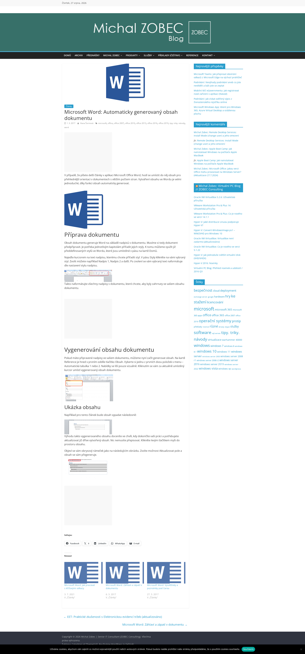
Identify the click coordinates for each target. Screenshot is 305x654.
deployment (228, 290)
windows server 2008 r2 (208, 360)
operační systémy (215, 320)
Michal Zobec (111, 55)
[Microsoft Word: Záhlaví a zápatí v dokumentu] (125, 573)
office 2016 (152, 123)
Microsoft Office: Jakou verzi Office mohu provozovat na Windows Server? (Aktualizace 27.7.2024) (217, 172)
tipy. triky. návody (177, 123)
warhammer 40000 (232, 339)
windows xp (224, 368)
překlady (198, 326)
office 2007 (119, 123)
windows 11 (223, 351)
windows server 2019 (212, 364)
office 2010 (130, 123)
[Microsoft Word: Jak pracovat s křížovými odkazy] (83, 573)
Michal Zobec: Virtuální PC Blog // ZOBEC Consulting (218, 187)
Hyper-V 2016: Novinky (206, 263)
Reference (192, 55)
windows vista (208, 368)
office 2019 (163, 123)
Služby (148, 55)
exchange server (200, 297)
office (110, 123)
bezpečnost (203, 290)
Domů (67, 55)
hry (227, 296)
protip (236, 321)
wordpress (236, 368)
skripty (221, 327)
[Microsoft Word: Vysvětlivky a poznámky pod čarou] (166, 573)
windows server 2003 (211, 356)
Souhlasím (248, 649)
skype (227, 327)
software (202, 332)
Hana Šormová (87, 123)
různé (214, 326)
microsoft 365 (223, 309)
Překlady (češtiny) (169, 55)
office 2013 (141, 123)
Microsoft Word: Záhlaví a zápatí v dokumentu (154, 624)
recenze (206, 327)
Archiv (79, 55)
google (211, 297)
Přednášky (93, 55)
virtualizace (214, 339)
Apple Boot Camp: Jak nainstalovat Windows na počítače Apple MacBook (215, 152)
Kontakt (207, 55)
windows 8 (229, 346)
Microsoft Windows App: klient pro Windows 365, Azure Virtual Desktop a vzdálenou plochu (217, 110)
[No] (301, 649)
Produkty (132, 55)
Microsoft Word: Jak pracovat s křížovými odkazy (79, 587)
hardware (219, 296)
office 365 (218, 315)
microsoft (102, 123)
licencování (215, 302)
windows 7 (217, 346)
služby (234, 326)
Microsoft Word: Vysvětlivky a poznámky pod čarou (162, 587)
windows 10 (207, 351)
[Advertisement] (88, 152)
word (66, 127)
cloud (216, 290)
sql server (216, 333)
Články (69, 106)
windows (202, 345)
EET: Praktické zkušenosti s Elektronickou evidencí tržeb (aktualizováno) (113, 617)
